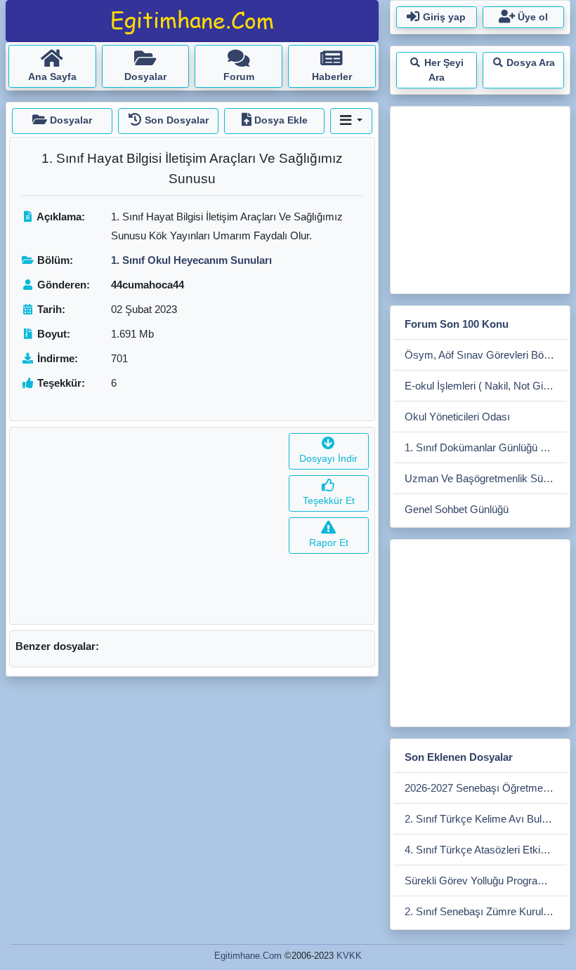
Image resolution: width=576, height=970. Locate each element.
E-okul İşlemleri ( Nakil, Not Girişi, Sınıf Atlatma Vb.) (486, 386)
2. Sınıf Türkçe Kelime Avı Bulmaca (486, 819)
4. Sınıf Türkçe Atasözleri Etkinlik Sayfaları (486, 850)
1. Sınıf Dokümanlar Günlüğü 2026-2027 (486, 447)
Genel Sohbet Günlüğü (457, 509)
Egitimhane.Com (248, 955)
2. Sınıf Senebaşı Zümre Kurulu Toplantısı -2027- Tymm (486, 911)
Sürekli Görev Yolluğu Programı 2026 (486, 880)
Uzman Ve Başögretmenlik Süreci (482, 478)
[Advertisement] (146, 525)
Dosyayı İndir (328, 458)
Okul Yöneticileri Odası (457, 417)
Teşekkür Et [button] (329, 500)
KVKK (349, 955)
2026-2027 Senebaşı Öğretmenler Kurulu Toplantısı (486, 788)
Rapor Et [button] (328, 542)
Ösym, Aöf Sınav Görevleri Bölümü (485, 355)
